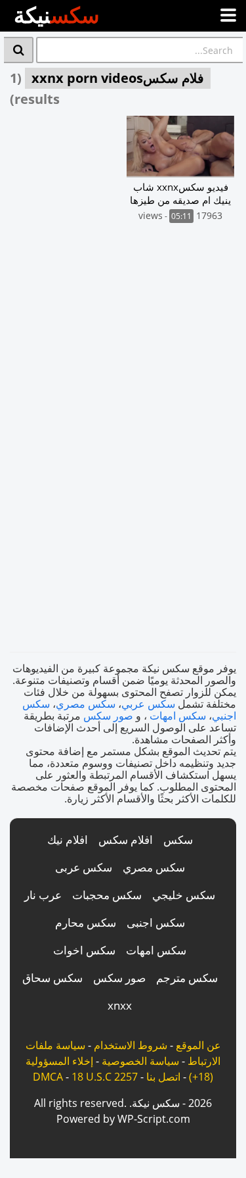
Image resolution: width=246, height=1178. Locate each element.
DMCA (48, 1076)
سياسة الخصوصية (140, 1061)
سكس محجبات (107, 894)
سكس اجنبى (156, 922)
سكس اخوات (84, 950)
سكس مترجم (187, 977)
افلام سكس (125, 839)
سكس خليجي (183, 894)
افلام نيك (67, 839)
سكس (178, 839)
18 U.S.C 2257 (105, 1076)
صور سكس (108, 715)
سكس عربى (83, 867)
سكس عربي (148, 704)
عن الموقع (198, 1045)
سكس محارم (85, 922)
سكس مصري (85, 704)
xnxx (120, 1005)
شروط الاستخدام (130, 1045)
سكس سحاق (52, 977)
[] (18, 50)
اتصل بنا (163, 1076)
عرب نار (43, 894)
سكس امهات (178, 715)
